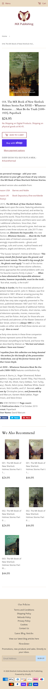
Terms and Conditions (24, 609)
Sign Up (40, 658)
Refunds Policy (24, 617)
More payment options (14, 150)
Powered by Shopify (23, 674)
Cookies (24, 624)
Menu (8, 3)
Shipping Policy (24, 613)
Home (4, 36)
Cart (44, 3)
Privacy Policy (24, 620)
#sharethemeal (9, 160)
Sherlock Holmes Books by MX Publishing (26, 671)
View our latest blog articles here (24, 638)
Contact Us (24, 628)
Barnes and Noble (20, 190)
